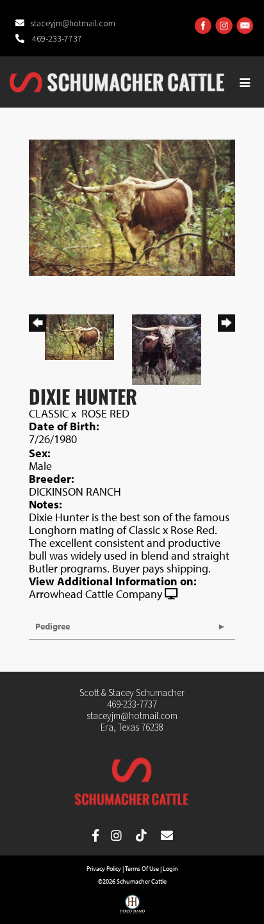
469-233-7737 (56, 39)
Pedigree (52, 626)
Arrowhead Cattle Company (95, 594)
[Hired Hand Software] (132, 909)
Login (170, 868)
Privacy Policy (104, 868)
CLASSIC (49, 413)
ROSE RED (105, 413)
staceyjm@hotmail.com (72, 23)
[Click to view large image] (132, 206)
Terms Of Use (142, 868)
